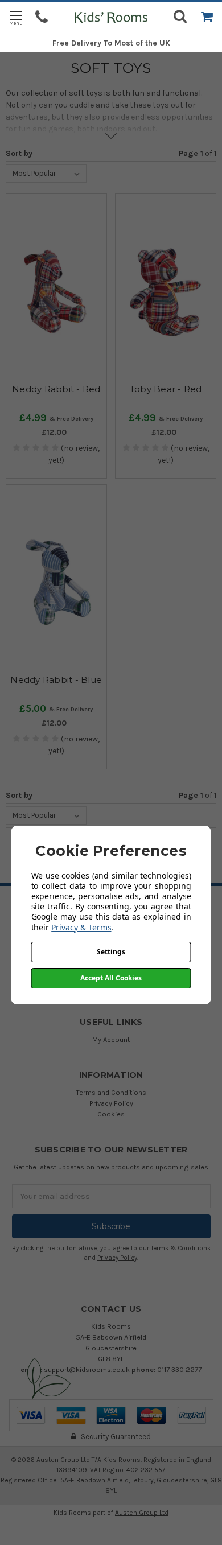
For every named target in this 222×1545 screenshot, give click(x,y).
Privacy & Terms (81, 927)
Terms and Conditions (111, 1092)
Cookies (111, 1114)
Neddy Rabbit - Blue (56, 679)
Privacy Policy (111, 1103)
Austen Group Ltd (141, 1513)
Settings (111, 952)
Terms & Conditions (181, 1248)
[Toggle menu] (15, 17)
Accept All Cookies (111, 978)
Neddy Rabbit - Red (56, 389)
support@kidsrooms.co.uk (87, 1369)
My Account (111, 1039)
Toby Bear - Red (166, 389)
